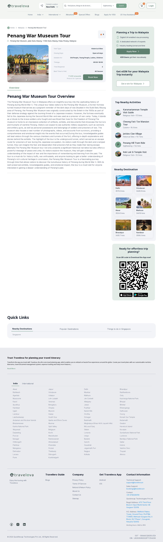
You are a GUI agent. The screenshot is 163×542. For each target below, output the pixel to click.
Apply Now (131, 51)
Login (151, 6)
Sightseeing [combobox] (107, 6)
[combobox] (83, 5)
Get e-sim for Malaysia (131, 83)
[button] (26, 80)
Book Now (93, 77)
